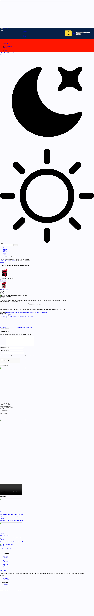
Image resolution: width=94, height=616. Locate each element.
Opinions (6, 47)
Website (2, 353)
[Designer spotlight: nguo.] (6, 544)
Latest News (5, 556)
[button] (0, 54)
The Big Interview (8, 46)
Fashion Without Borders (11, 312)
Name (2, 347)
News (4, 555)
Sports (4, 562)
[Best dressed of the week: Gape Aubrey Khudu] (11, 538)
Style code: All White (5, 535)
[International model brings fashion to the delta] (11, 499)
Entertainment (6, 557)
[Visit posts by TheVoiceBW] (3, 288)
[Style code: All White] (11, 523)
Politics (4, 565)
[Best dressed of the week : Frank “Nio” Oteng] (11, 516)
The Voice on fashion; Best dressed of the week (28, 312)
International (7, 49)
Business (4, 559)
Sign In (14, 256)
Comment (2, 345)
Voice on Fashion (43, 312)
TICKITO (6, 50)
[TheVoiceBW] (7, 52)
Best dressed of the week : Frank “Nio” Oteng (11, 520)
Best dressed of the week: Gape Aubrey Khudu (11, 541)
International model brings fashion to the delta (11, 514)
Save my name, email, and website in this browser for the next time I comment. (20, 355)
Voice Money (7, 43)
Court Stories (7, 45)
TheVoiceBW (3, 281)
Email (2, 350)
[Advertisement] (12, 472)
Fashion (2, 262)
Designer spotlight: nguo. (6, 548)
